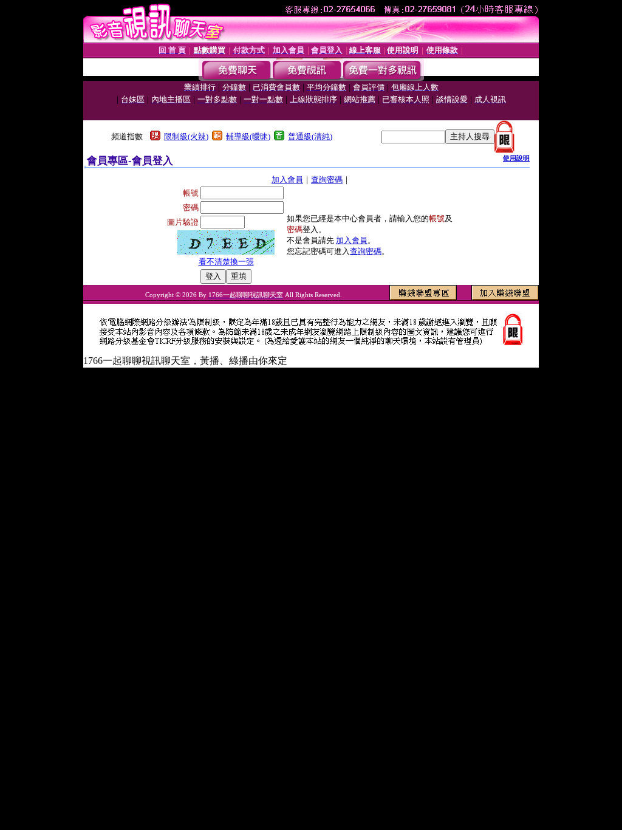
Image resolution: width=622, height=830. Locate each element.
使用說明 (516, 158)
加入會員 (287, 179)
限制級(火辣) (186, 136)
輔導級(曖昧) (248, 136)
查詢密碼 (327, 179)
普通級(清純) (310, 136)
